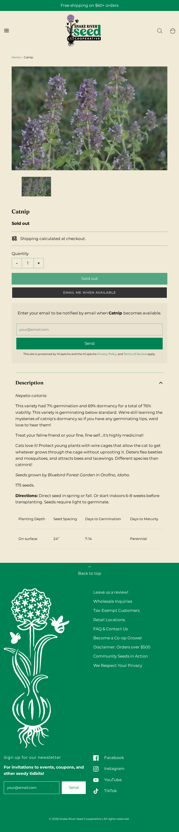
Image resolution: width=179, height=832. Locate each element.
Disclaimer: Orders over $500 (121, 647)
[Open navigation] (6, 30)
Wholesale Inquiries (112, 601)
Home (16, 57)
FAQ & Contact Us (110, 629)
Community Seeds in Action (120, 656)
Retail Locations (109, 619)
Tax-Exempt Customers (116, 610)
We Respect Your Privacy (117, 665)
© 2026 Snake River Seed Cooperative (75, 819)
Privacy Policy (107, 354)
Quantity (20, 253)
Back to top (89, 573)
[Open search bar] (159, 30)
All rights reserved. (116, 819)
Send (74, 787)
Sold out (89, 278)
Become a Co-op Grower (117, 638)
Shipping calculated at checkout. (52, 238)
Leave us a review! (110, 592)
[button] (36, 186)
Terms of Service (135, 354)
